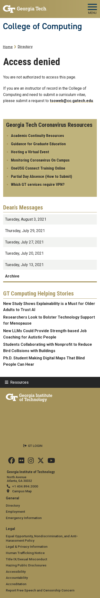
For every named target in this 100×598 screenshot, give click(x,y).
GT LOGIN (35, 446)
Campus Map (22, 491)
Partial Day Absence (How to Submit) (41, 176)
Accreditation (16, 584)
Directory (25, 47)
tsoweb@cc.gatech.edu (71, 100)
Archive (12, 276)
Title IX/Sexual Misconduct (26, 559)
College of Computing (42, 26)
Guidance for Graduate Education (38, 144)
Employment (15, 511)
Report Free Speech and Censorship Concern (40, 590)
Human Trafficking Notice (25, 553)
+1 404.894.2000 (25, 486)
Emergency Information (24, 518)
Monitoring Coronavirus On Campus (40, 160)
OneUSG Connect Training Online (38, 168)
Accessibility (16, 571)
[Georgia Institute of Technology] (25, 7)
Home (8, 47)
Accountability (17, 578)
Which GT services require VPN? (38, 184)
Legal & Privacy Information (27, 546)
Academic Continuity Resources (37, 135)
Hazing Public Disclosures (26, 565)
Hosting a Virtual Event (30, 152)
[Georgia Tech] (29, 397)
